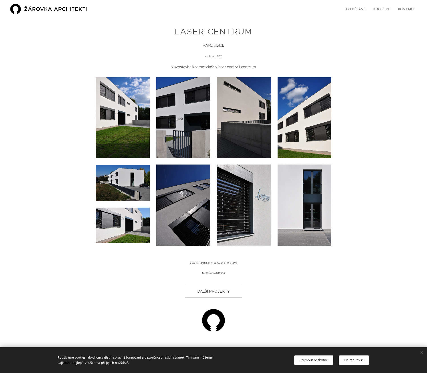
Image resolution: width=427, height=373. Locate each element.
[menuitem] (355, 9)
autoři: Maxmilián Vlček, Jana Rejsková (213, 262)
